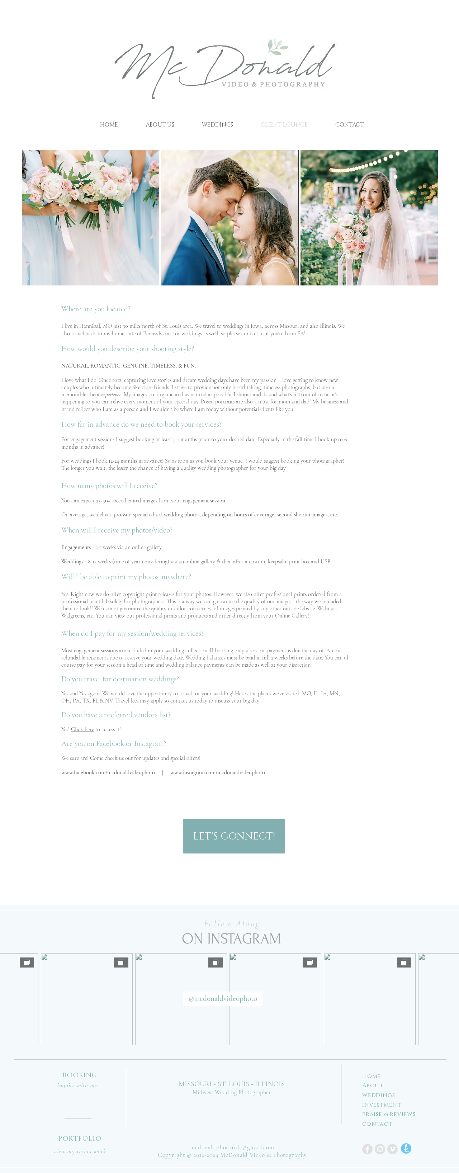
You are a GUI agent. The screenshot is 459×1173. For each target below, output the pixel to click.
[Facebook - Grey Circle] (367, 1149)
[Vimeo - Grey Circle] (392, 1149)
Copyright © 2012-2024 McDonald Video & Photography (232, 1155)
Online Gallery (291, 615)
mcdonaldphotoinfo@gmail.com (232, 1147)
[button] (90, 217)
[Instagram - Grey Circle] (380, 1149)
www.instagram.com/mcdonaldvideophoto (217, 772)
